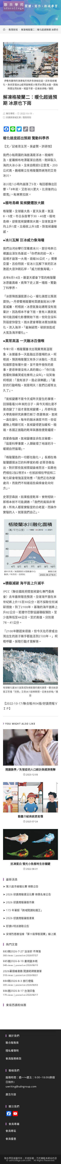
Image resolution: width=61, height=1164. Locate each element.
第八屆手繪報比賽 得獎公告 (22, 886)
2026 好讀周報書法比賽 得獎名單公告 (28, 894)
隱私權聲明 (12, 1050)
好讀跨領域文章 (13, 117)
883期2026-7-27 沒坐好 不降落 (22, 951)
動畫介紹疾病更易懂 (30, 816)
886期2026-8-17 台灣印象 (19, 990)
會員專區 (11, 1130)
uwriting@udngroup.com (21, 1086)
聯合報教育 (12, 1042)
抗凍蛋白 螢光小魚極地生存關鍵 (30, 864)
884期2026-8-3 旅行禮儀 (18, 981)
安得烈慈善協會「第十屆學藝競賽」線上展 (31, 934)
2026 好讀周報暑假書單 (20, 918)
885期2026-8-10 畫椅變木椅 (20, 961)
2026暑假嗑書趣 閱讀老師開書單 (22, 971)
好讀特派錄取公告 (17, 926)
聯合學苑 (10, 113)
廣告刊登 (11, 1094)
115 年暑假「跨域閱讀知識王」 (24, 910)
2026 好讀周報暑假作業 (20, 902)
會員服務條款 (13, 1058)
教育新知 (27, 117)
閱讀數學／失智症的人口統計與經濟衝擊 (30, 769)
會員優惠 (11, 1138)
